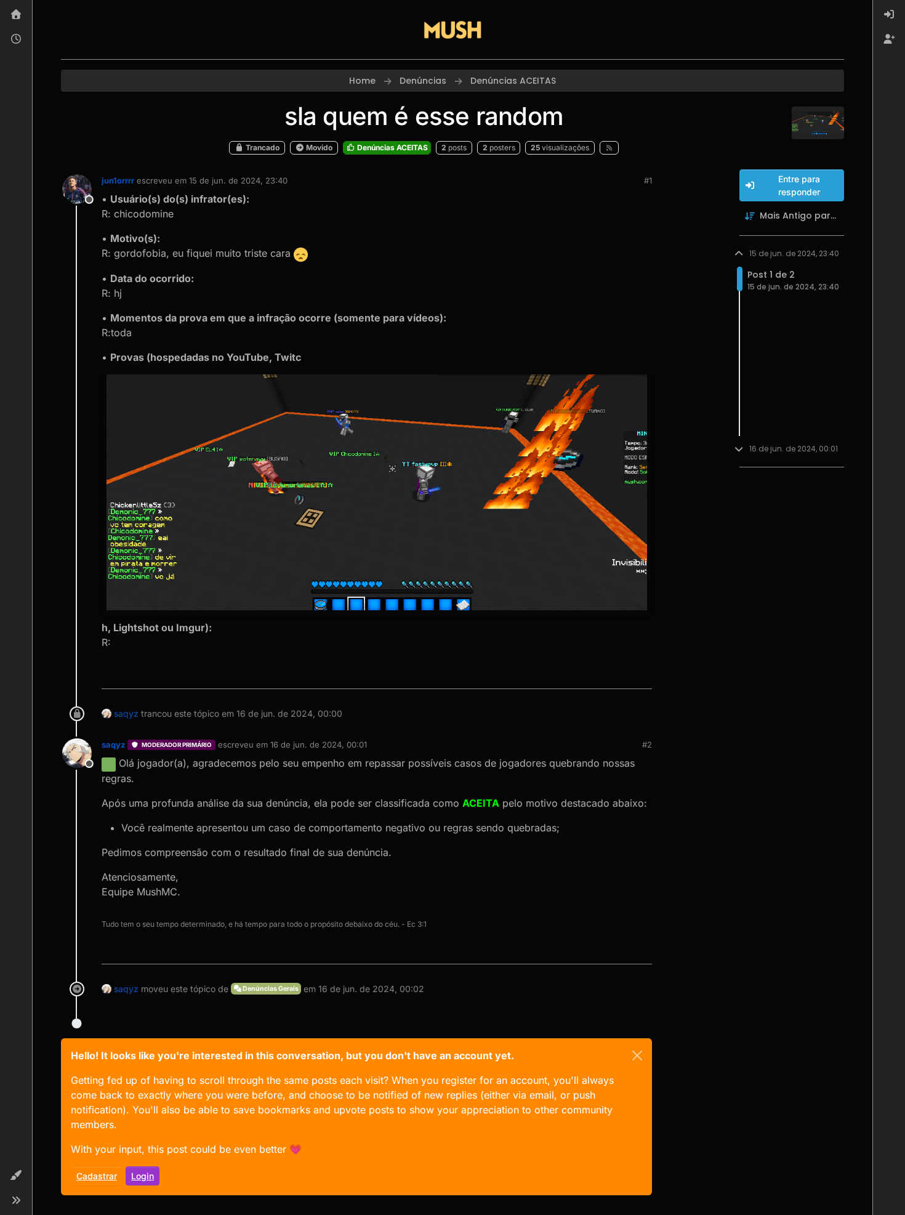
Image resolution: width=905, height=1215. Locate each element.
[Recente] (16, 39)
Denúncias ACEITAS (391, 147)
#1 (648, 180)
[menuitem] (889, 15)
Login (142, 1176)
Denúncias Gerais (270, 989)
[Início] (16, 15)
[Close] (637, 1055)
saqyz (126, 713)
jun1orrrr (118, 180)
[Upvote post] (600, 674)
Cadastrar (96, 1176)
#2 (647, 744)
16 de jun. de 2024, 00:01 (318, 744)
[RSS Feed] (609, 148)
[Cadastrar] (889, 39)
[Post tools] (641, 674)
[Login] (889, 15)
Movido (318, 147)
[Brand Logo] (452, 29)
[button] (16, 1175)
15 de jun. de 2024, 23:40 (238, 180)
